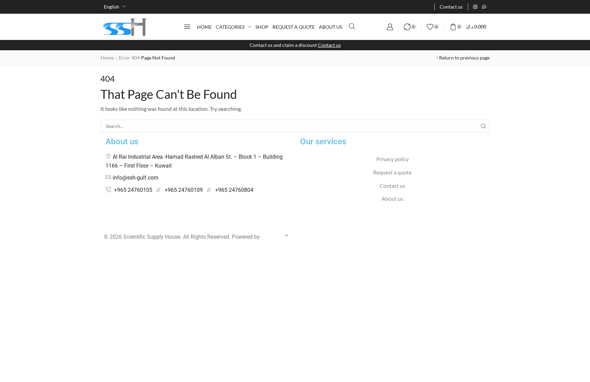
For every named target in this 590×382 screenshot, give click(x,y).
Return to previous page (464, 58)
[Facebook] (106, 224)
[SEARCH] (483, 126)
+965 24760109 (184, 190)
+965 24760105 (133, 190)
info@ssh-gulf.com (135, 177)
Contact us (329, 45)
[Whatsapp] (484, 7)
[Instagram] (475, 7)
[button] (187, 27)
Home (107, 58)
